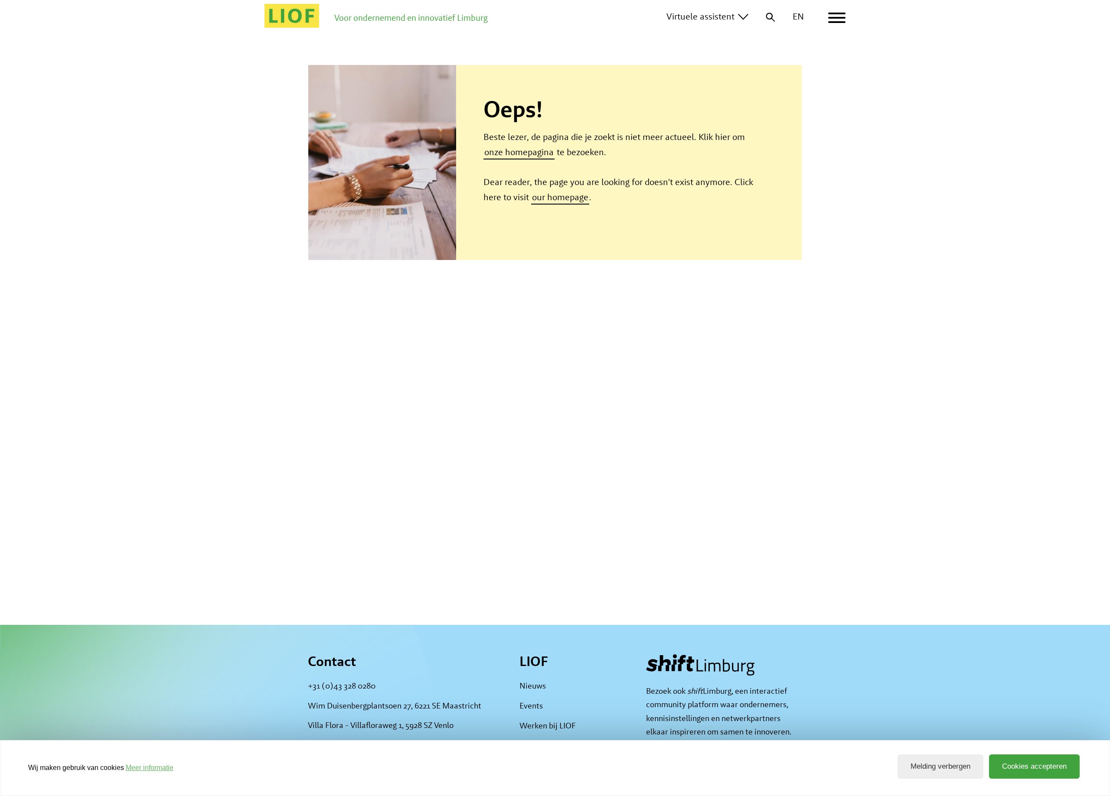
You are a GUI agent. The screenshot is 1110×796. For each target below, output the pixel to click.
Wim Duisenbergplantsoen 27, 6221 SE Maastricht (394, 705)
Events (531, 705)
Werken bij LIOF (547, 725)
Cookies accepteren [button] (1034, 766)
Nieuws (532, 685)
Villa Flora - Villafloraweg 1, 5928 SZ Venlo (381, 725)
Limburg (709, 691)
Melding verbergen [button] (940, 766)
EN (798, 16)
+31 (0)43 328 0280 (341, 685)
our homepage (560, 197)
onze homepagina (519, 152)
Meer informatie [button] (149, 767)
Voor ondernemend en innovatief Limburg (411, 17)
